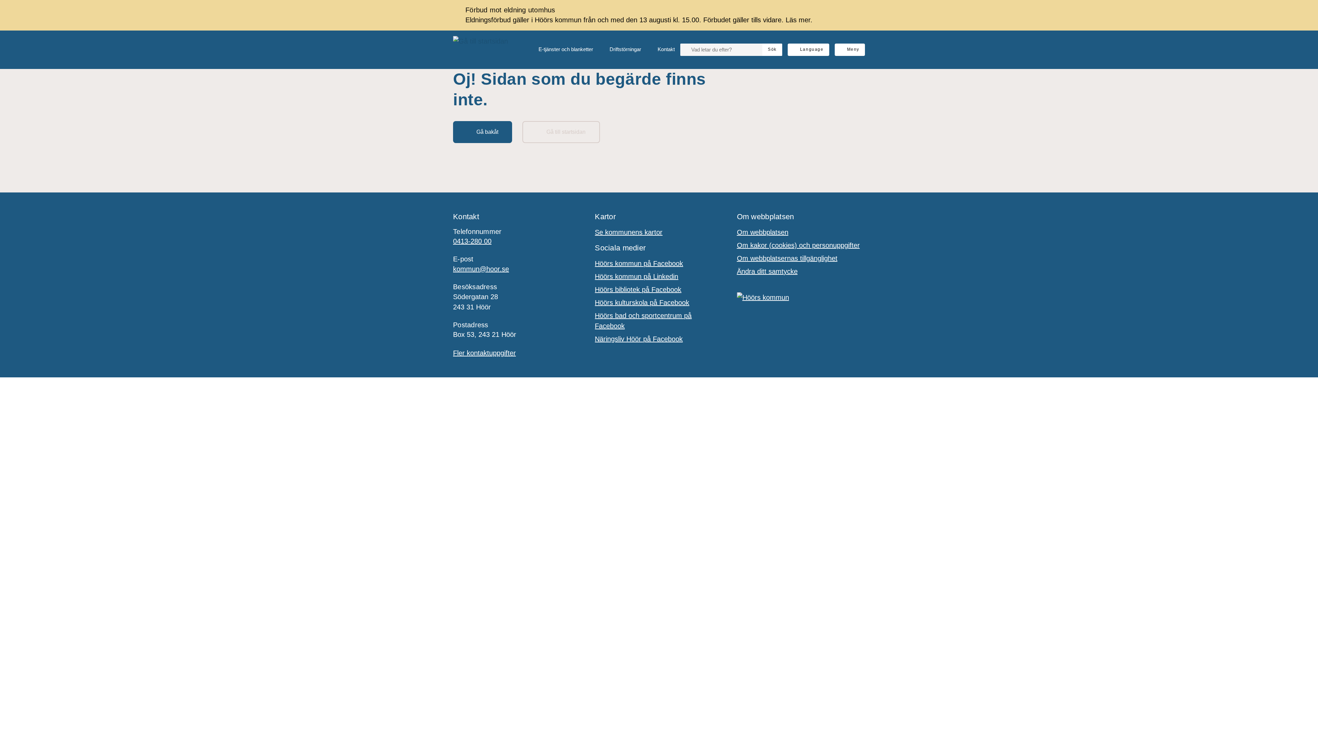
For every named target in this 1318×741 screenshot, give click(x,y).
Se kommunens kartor (628, 232)
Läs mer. (799, 20)
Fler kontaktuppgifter (484, 353)
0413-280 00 (472, 241)
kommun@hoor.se (481, 269)
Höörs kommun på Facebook (639, 263)
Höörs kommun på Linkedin (636, 276)
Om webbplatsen (762, 232)
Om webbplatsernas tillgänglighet (787, 258)
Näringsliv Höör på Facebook (639, 339)
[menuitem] (560, 50)
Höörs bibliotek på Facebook (638, 289)
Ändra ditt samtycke (767, 271)
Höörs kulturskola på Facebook (642, 302)
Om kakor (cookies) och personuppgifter (798, 245)
